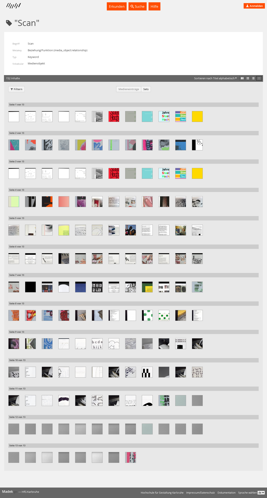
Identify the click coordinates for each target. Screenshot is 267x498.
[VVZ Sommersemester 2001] (113, 429)
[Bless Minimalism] (97, 145)
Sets (146, 89)
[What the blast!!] (130, 457)
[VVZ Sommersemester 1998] (63, 429)
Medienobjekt (36, 63)
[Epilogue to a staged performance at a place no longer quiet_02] (13, 116)
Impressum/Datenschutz (200, 492)
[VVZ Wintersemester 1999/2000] (63, 457)
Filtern (18, 89)
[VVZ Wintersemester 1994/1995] (180, 429)
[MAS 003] (30, 230)
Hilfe (154, 6)
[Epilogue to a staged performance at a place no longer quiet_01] (197, 145)
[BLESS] (47, 145)
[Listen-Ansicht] (253, 78)
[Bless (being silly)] (63, 145)
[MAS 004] (113, 230)
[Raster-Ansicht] (248, 78)
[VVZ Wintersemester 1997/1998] (30, 457)
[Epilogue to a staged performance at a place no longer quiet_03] (30, 116)
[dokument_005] (180, 145)
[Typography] (63, 343)
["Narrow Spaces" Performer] (197, 287)
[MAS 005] (13, 258)
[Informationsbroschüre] (97, 116)
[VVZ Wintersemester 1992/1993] (147, 429)
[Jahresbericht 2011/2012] (13, 201)
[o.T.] (30, 315)
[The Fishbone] (47, 343)
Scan (31, 43)
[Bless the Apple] (130, 145)
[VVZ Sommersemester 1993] (180, 400)
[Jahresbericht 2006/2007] (130, 116)
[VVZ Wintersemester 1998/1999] (47, 457)
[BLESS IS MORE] (80, 145)
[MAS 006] (30, 287)
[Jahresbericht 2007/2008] (147, 116)
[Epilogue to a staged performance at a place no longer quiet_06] (80, 116)
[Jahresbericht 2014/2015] (63, 201)
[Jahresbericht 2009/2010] (180, 116)
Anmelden (256, 6)
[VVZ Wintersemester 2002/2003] (113, 457)
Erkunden (117, 6)
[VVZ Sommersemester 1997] (47, 429)
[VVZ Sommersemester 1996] (30, 429)
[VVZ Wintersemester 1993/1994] (164, 429)
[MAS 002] (164, 201)
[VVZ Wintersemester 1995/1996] (197, 429)
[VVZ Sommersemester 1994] (197, 400)
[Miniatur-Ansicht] (259, 78)
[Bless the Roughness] (147, 145)
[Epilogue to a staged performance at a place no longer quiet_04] (47, 116)
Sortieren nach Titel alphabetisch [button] (214, 78)
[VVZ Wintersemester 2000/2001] (80, 457)
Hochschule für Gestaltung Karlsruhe (162, 492)
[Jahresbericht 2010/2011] (197, 116)
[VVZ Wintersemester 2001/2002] (97, 457)
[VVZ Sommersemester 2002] (130, 429)
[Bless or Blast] (113, 145)
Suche (139, 6)
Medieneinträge (128, 89)
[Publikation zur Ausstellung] (80, 315)
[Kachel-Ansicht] (242, 78)
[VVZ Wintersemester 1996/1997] (13, 457)
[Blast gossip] (13, 145)
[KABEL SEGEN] (80, 201)
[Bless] (30, 145)
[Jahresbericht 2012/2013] (30, 201)
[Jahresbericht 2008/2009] (164, 116)
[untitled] (164, 400)
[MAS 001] (97, 201)
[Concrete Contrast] (164, 145)
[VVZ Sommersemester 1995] (13, 429)
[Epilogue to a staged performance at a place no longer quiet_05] (63, 116)
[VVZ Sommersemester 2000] (97, 429)
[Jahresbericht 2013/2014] (47, 201)
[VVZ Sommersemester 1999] (80, 429)
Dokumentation (227, 492)
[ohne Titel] (13, 315)
